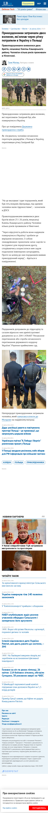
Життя (24, 28)
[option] (24, 19)
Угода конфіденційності (12, 724)
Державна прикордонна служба (17, 128)
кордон (7, 462)
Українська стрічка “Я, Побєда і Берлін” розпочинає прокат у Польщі (21, 442)
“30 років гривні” (25, 9)
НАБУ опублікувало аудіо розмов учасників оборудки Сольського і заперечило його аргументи (20, 617)
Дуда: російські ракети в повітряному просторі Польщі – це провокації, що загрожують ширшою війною (20, 430)
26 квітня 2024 (35, 29)
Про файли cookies (10, 808)
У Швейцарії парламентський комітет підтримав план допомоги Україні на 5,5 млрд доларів (21, 687)
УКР (39, 3)
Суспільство (15, 28)
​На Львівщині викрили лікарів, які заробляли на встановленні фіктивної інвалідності (21, 658)
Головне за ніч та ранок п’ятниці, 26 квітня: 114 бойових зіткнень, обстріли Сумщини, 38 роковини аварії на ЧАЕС (23, 672)
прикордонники (35, 462)
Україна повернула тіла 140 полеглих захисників (22, 596)
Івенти (4, 716)
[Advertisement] (24, 173)
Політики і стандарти (10, 721)
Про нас (5, 710)
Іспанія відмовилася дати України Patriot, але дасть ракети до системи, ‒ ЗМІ (23, 643)
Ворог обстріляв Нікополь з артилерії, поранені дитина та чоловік (23, 631)
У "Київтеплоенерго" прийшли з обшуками (22, 606)
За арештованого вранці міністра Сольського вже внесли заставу (24, 584)
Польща (19, 462)
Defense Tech (8, 9)
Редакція (5, 718)
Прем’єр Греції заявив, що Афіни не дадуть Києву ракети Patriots (22, 700)
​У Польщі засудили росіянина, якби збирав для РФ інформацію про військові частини (23, 452)
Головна (5, 28)
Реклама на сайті (9, 713)
